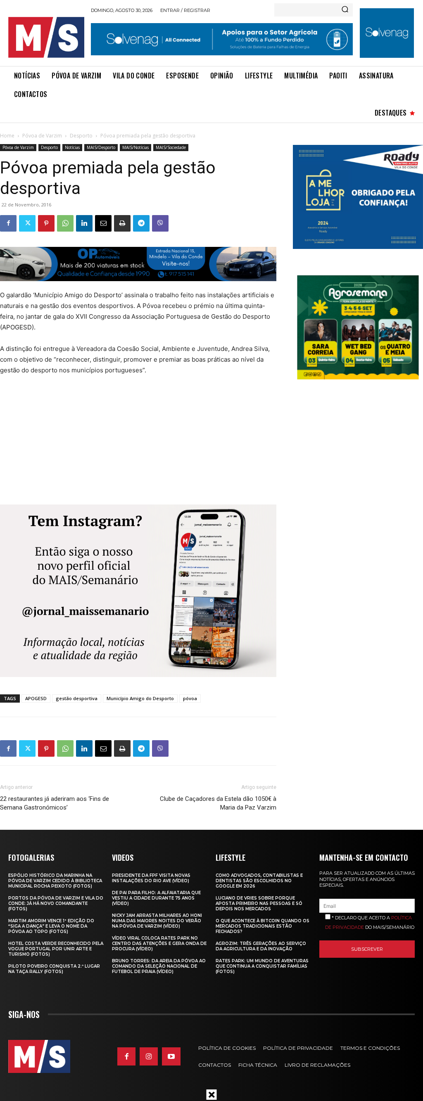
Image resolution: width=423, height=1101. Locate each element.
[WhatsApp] (65, 223)
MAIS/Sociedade (171, 147)
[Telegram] (141, 223)
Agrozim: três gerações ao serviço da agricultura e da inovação (261, 946)
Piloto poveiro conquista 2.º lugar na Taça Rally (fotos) (54, 969)
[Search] (345, 10)
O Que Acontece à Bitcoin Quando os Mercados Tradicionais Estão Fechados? (262, 926)
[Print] (122, 223)
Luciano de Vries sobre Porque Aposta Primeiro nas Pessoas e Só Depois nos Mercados (259, 903)
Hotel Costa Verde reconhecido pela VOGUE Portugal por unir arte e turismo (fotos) (55, 949)
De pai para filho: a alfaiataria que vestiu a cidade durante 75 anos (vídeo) (156, 898)
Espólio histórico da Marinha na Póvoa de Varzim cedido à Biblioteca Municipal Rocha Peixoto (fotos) (55, 881)
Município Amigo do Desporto (140, 698)
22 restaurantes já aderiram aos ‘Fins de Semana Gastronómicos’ (54, 803)
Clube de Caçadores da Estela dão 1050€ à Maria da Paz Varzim (218, 803)
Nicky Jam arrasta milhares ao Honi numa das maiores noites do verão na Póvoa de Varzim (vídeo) (157, 921)
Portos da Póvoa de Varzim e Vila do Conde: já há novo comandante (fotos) (55, 903)
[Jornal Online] (46, 37)
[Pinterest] (46, 223)
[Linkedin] (84, 223)
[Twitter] (27, 223)
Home (7, 135)
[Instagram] (149, 1056)
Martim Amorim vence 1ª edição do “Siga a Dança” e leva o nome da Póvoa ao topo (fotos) (51, 926)
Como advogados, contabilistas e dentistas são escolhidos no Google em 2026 (259, 881)
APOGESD (36, 698)
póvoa (190, 698)
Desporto (81, 135)
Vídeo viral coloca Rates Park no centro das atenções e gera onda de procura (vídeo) (159, 943)
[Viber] (160, 223)
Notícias (72, 147)
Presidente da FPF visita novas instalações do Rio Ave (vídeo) (151, 878)
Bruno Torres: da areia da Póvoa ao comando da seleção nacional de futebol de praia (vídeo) (159, 966)
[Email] (103, 223)
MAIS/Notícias (135, 147)
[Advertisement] (132, 444)
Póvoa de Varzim (42, 135)
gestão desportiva (76, 698)
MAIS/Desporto (101, 147)
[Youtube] (171, 1056)
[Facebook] (8, 223)
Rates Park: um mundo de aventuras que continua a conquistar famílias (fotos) (262, 966)
